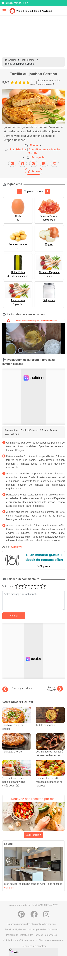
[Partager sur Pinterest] (33, 164)
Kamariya (16, 546)
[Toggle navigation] (4, 10)
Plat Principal (27, 60)
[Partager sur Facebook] (23, 164)
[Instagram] (46, 914)
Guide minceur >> (17, 3)
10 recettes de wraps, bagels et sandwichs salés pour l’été (14, 782)
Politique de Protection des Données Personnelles (31, 935)
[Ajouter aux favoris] (55, 164)
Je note (36, 171)
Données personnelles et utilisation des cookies (31, 924)
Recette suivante (51, 688)
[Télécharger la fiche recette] (44, 164)
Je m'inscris (33, 835)
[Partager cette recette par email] (12, 164)
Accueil (12, 60)
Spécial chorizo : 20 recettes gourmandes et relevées (49, 782)
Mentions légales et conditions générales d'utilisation (31, 929)
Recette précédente (22, 688)
